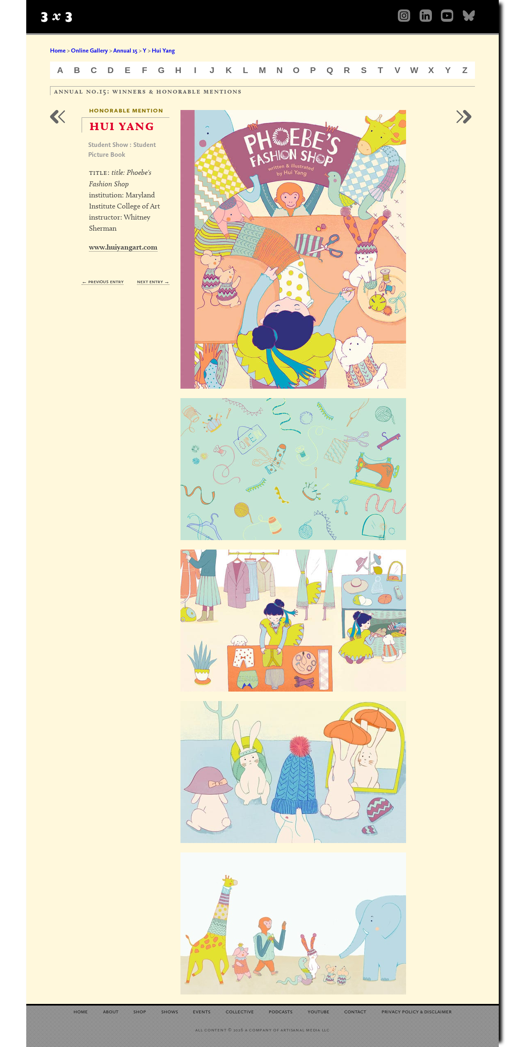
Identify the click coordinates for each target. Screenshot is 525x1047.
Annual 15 (125, 50)
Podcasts (280, 1011)
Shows (169, 1011)
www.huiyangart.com (123, 247)
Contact (355, 1011)
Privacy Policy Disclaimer (416, 1011)
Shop (139, 1011)
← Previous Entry (102, 281)
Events (201, 1011)
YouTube (318, 1011)
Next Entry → (153, 281)
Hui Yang (163, 50)
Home (58, 50)
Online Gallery (89, 50)
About (111, 1011)
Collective (240, 1011)
